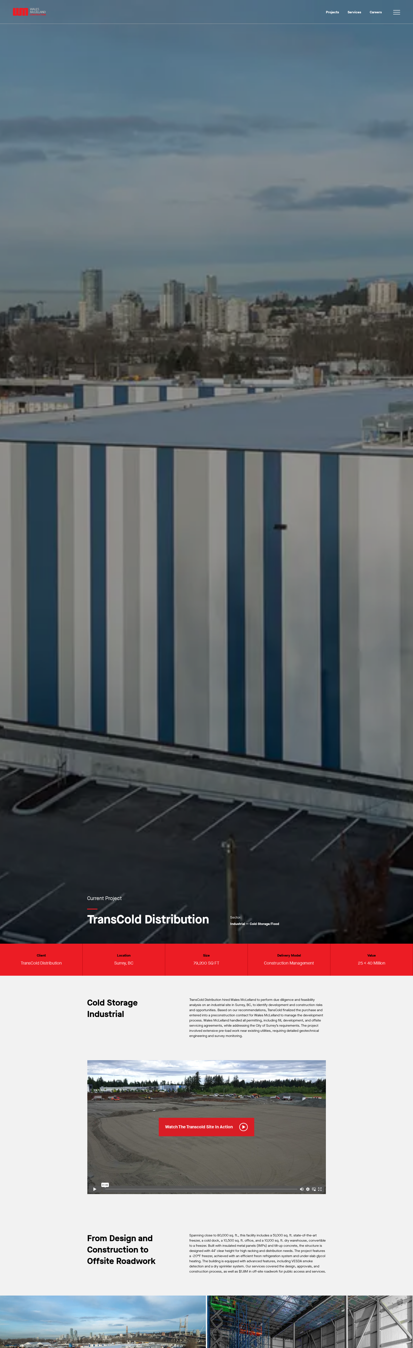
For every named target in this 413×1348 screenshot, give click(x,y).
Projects (332, 12)
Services (354, 12)
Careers (376, 12)
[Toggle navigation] (396, 13)
